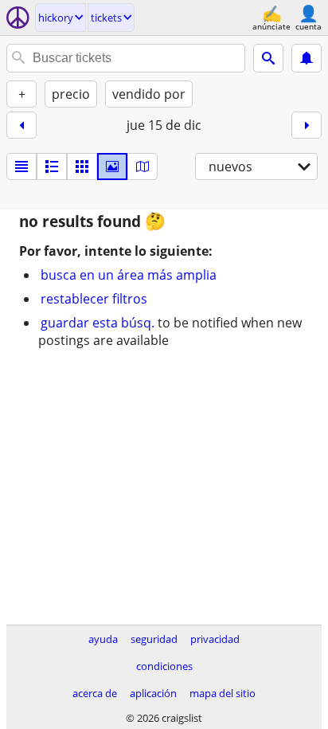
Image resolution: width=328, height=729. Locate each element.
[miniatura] (52, 166)
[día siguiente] (306, 125)
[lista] (21, 166)
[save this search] (306, 58)
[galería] (112, 166)
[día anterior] (21, 125)
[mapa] (142, 166)
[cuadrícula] (82, 166)
